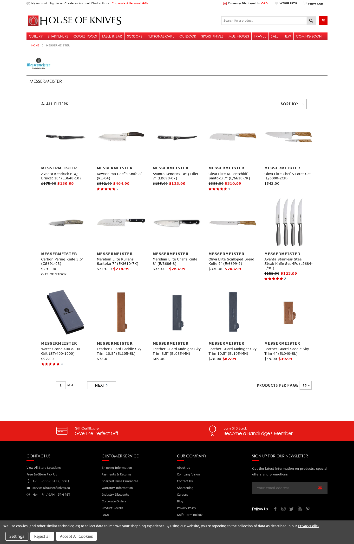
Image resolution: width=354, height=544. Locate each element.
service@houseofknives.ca (51, 488)
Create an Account (77, 3)
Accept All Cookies (76, 536)
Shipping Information (117, 467)
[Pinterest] (308, 509)
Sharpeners (58, 36)
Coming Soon (308, 36)
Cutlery (36, 36)
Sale (274, 36)
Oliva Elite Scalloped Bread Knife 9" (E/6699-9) (231, 261)
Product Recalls (112, 508)
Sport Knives (212, 36)
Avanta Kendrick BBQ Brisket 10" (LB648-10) (61, 176)
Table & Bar (112, 36)
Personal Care (160, 36)
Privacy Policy (308, 526)
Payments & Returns (116, 474)
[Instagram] (283, 509)
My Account (39, 3)
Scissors (134, 36)
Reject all (42, 536)
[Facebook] (275, 509)
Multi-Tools (239, 36)
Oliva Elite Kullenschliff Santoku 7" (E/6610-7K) (229, 176)
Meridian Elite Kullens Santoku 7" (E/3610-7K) (117, 261)
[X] (291, 509)
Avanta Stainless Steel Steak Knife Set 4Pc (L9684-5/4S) (288, 263)
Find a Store (100, 3)
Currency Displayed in (247, 3)
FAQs (105, 515)
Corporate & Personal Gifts (130, 3)
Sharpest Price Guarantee (120, 481)
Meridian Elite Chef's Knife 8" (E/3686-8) (175, 261)
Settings (16, 536)
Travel (260, 36)
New (287, 36)
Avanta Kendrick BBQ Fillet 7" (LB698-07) (175, 176)
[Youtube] (300, 509)
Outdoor (187, 36)
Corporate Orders (114, 501)
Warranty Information (117, 488)
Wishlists (288, 3)
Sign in (54, 3)
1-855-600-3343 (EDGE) (51, 481)
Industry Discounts (115, 494)
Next (100, 385)
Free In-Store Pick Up (41, 474)
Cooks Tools (85, 36)
